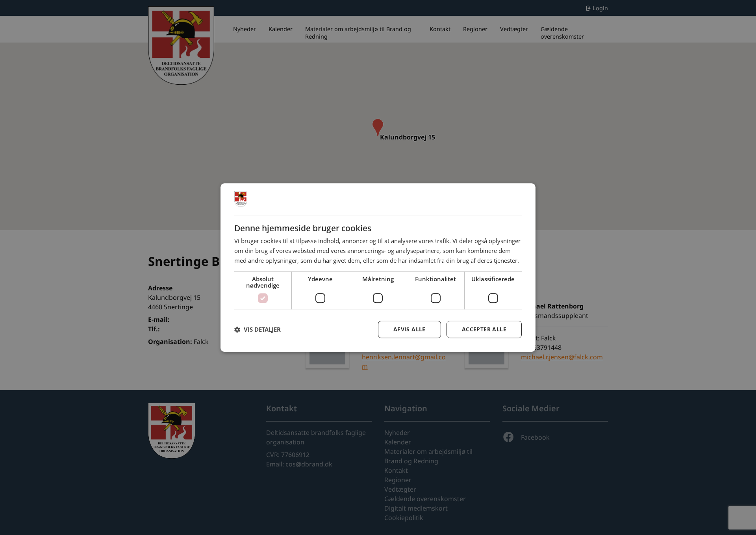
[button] (257, 329)
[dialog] (378, 267)
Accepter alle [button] (484, 329)
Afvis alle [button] (409, 329)
